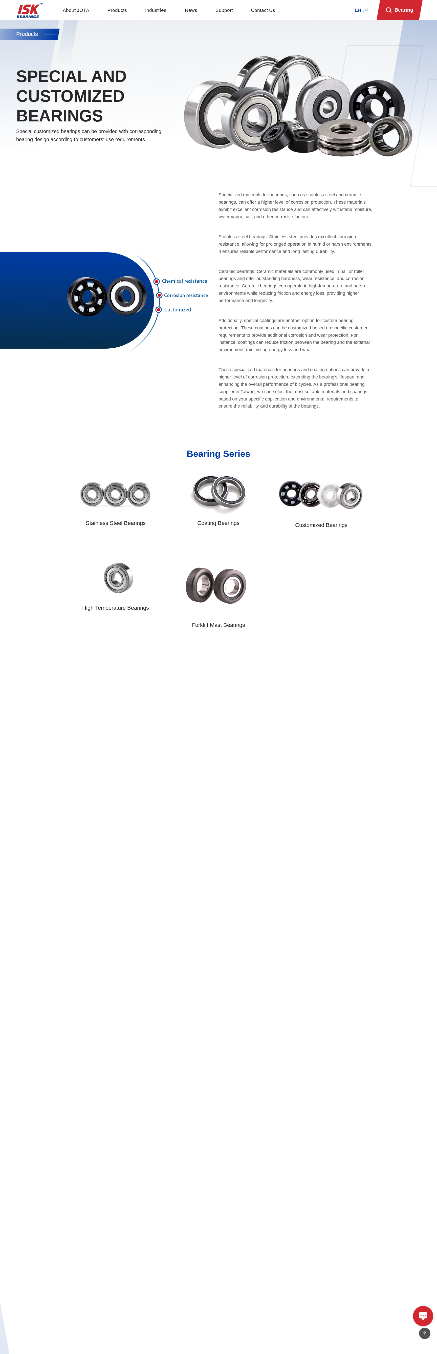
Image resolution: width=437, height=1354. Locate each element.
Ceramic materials (275, 271)
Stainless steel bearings (243, 236)
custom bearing (338, 320)
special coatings (260, 320)
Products (27, 34)
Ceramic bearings (236, 271)
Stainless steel (283, 236)
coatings (263, 327)
